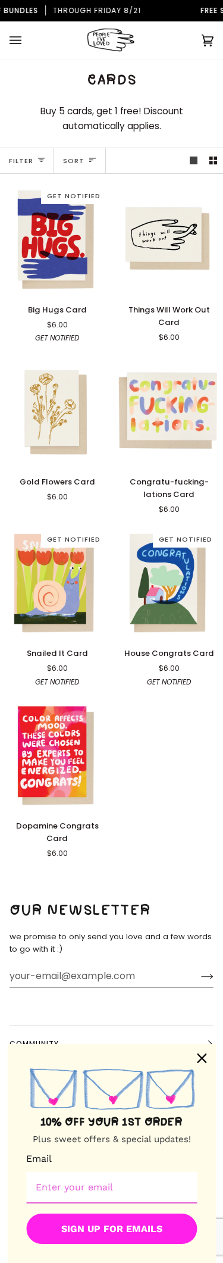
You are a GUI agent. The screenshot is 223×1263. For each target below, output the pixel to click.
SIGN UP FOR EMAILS (111, 1228)
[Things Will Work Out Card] (167, 238)
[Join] (197, 976)
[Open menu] (27, 40)
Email (39, 1158)
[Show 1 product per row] (193, 160)
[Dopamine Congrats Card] (55, 754)
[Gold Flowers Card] (55, 410)
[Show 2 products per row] (213, 160)
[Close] (201, 1058)
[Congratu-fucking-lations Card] (167, 410)
